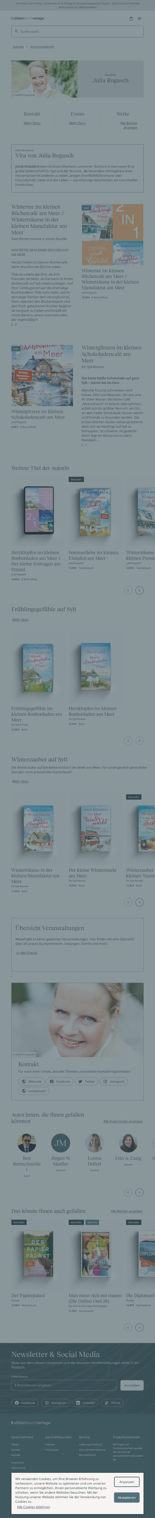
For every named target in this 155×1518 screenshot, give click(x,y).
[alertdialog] (77, 1493)
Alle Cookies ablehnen (33, 1507)
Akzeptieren (127, 1497)
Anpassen (126, 1482)
